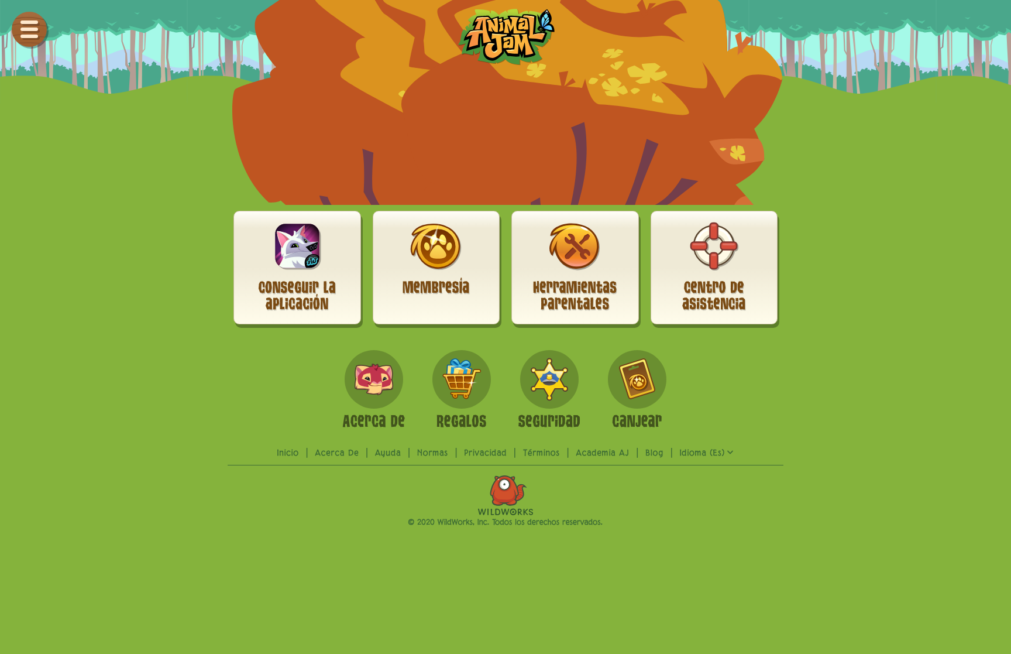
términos (541, 453)
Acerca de (337, 453)
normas (432, 453)
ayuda (66, 286)
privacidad (485, 453)
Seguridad (77, 261)
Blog (61, 310)
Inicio (288, 453)
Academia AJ (603, 453)
